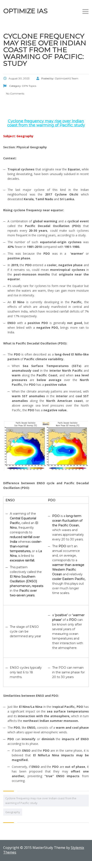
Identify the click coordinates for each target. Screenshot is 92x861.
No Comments (14, 93)
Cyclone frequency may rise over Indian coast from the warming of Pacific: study (40, 800)
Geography (12, 812)
